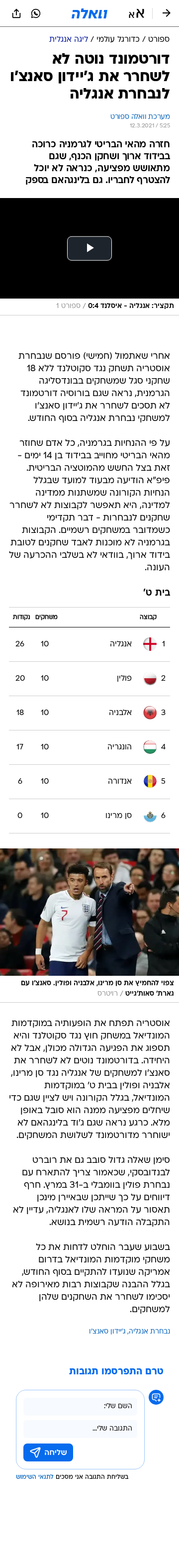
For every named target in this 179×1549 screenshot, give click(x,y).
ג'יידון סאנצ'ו (107, 1332)
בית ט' (156, 593)
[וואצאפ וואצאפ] (36, 13)
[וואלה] (89, 13)
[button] (136, 13)
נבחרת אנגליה (149, 1332)
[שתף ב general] (16, 13)
